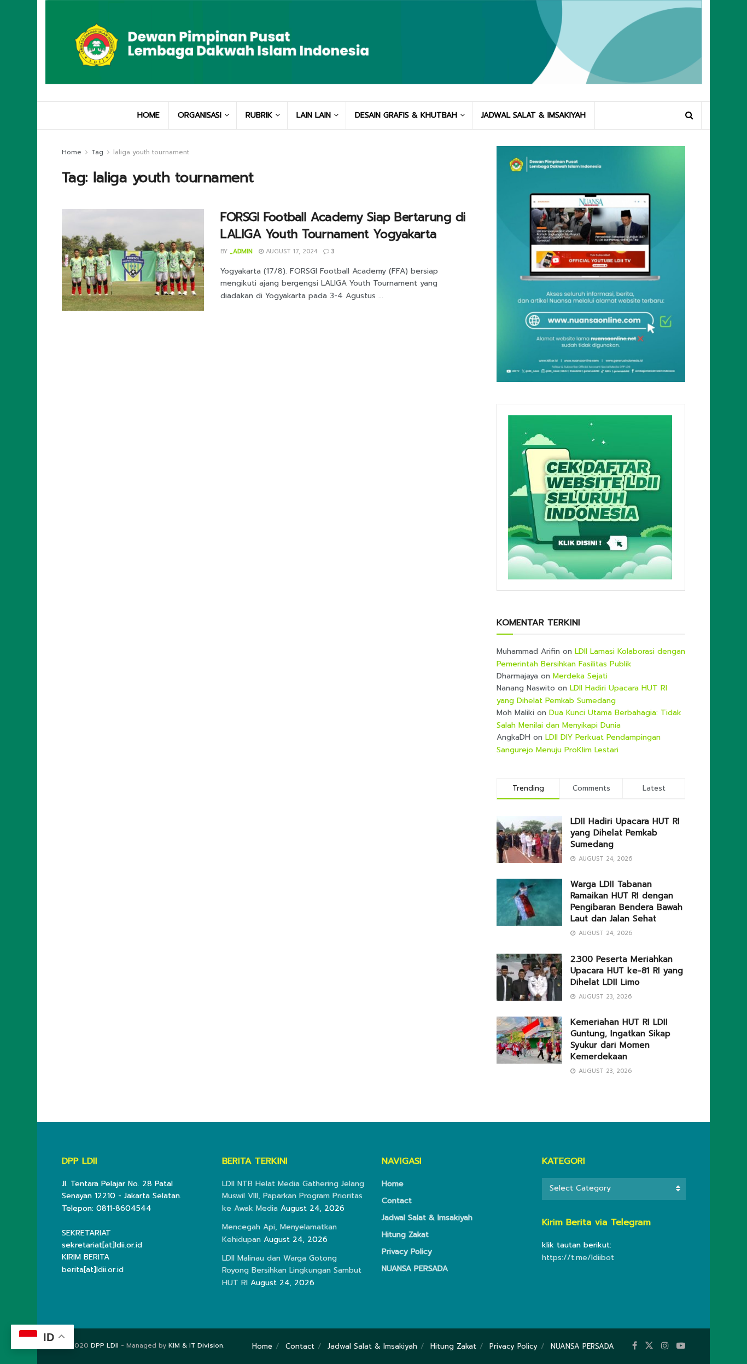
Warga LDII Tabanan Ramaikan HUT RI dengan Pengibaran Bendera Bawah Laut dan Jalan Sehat (626, 901)
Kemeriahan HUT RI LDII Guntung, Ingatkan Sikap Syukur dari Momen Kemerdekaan (620, 1039)
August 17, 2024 (290, 251)
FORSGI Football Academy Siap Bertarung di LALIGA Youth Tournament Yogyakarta (343, 225)
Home (71, 152)
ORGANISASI (199, 115)
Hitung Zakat (405, 1234)
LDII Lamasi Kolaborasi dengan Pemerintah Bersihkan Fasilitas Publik (591, 657)
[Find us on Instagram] (665, 1346)
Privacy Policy (407, 1251)
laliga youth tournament (151, 152)
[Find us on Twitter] (649, 1346)
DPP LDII (105, 1345)
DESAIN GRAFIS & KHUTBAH (406, 115)
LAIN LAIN (313, 115)
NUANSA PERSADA (415, 1268)
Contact (397, 1200)
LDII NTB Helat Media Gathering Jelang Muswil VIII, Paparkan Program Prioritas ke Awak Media (293, 1196)
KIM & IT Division (195, 1345)
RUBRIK (259, 115)
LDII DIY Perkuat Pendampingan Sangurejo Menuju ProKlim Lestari (579, 743)
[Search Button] (689, 115)
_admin (241, 251)
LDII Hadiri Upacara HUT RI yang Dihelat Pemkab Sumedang (582, 694)
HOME (148, 115)
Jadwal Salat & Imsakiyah (427, 1217)
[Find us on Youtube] (680, 1346)
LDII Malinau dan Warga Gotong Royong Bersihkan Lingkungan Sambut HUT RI (291, 1270)
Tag (97, 152)
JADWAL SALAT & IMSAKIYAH (533, 115)
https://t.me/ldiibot (578, 1257)
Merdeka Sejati (580, 676)
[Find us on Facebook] (634, 1346)
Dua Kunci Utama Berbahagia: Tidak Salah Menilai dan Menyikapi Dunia (589, 718)
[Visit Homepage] (373, 50)
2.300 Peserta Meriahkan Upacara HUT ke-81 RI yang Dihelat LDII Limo (626, 970)
